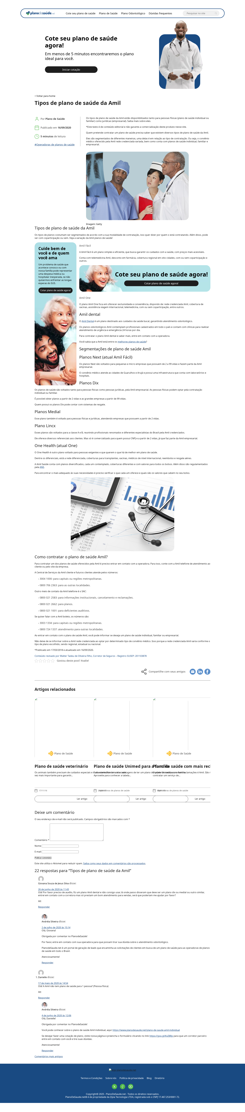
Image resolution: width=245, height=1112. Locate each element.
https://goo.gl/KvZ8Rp (161, 1035)
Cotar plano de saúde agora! (55, 290)
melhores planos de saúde (132, 341)
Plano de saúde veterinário (61, 766)
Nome (38, 845)
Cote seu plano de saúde (80, 13)
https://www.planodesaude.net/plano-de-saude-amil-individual (146, 1030)
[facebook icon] (207, 671)
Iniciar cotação (71, 69)
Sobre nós (110, 1078)
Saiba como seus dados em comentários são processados (114, 863)
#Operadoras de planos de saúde (55, 144)
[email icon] (193, 671)
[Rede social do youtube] (130, 1086)
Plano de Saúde (108, 13)
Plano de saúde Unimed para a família (131, 766)
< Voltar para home (45, 96)
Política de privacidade (132, 1078)
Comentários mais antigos (49, 1056)
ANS (42, 467)
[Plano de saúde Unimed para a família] (141, 726)
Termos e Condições (91, 1078)
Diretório (159, 1078)
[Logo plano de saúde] (122, 1070)
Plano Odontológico (133, 13)
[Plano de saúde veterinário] (82, 726)
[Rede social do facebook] (122, 1086)
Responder (44, 906)
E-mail (38, 851)
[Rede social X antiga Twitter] (114, 1086)
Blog (149, 1078)
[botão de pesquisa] (216, 13)
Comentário (42, 840)
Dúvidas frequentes (160, 13)
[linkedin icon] (200, 671)
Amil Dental (88, 321)
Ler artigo (82, 798)
